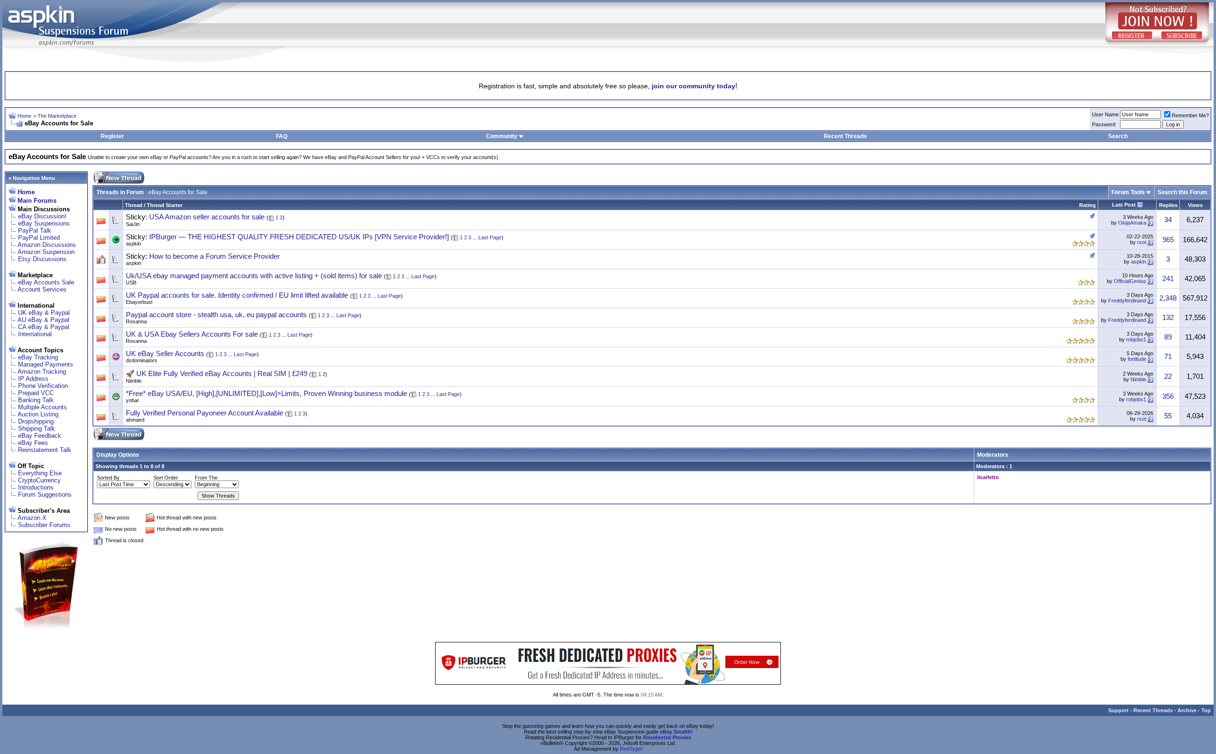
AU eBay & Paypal (43, 319)
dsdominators (141, 360)
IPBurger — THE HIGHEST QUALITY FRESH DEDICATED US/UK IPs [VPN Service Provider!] (299, 237)
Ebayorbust (139, 302)
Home (24, 116)
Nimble (134, 381)
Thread (133, 205)
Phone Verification (43, 385)
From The (206, 478)
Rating (1087, 205)
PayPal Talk (34, 230)
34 (1168, 220)
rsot (1141, 242)
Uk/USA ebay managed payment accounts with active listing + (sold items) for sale (254, 276)
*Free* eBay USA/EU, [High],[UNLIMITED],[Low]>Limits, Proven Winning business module (266, 393)
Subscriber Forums (44, 524)
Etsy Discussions (42, 259)
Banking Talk (36, 400)
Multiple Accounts (42, 407)
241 (1168, 279)
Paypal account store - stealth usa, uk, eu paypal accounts (216, 315)
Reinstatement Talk (44, 449)
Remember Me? (1190, 115)
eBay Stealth (675, 732)
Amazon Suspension (46, 251)
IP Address (33, 378)
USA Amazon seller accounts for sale (207, 217)
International (35, 334)
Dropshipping (36, 421)
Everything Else (40, 473)
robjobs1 (1136, 339)
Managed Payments (45, 364)
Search (1118, 136)
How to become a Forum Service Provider (214, 256)
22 (1168, 376)
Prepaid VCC (36, 392)
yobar (132, 400)
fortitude (1137, 359)
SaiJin (133, 224)
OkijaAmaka (1132, 223)
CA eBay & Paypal (43, 326)
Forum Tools (1128, 192)
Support (1118, 710)
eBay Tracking (38, 357)
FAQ (281, 136)
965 (1168, 240)
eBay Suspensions (44, 223)
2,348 (1168, 298)
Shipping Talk (36, 428)
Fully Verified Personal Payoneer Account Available (204, 413)
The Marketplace (57, 116)
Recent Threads (845, 136)
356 (1168, 396)
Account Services (42, 289)
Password (1103, 124)
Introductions (36, 487)
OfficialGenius (1130, 281)
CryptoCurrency (39, 480)
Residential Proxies (667, 737)
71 (1168, 356)
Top (1206, 710)
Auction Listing (38, 414)
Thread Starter (164, 205)
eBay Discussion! (42, 216)
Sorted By (108, 478)
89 (1168, 337)
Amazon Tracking (42, 371)
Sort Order (165, 478)
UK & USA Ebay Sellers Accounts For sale (192, 334)
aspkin (133, 243)
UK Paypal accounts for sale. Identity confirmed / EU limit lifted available (237, 295)
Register (112, 136)
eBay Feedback (39, 435)
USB (131, 282)
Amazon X (32, 517)
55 (1168, 416)
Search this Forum (1182, 192)
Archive (1187, 710)
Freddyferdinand (1127, 300)
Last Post (1124, 204)
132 (1168, 317)
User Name (1105, 114)
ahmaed (135, 420)
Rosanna (136, 321)
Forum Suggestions (45, 494)
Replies (1168, 205)
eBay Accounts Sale (46, 282)
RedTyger (631, 749)
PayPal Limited (39, 237)
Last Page (490, 237)
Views (1195, 205)
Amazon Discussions (47, 244)
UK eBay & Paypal (44, 312)
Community (501, 136)
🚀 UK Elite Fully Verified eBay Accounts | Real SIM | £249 (216, 373)
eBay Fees (33, 442)
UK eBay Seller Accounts (165, 354)
